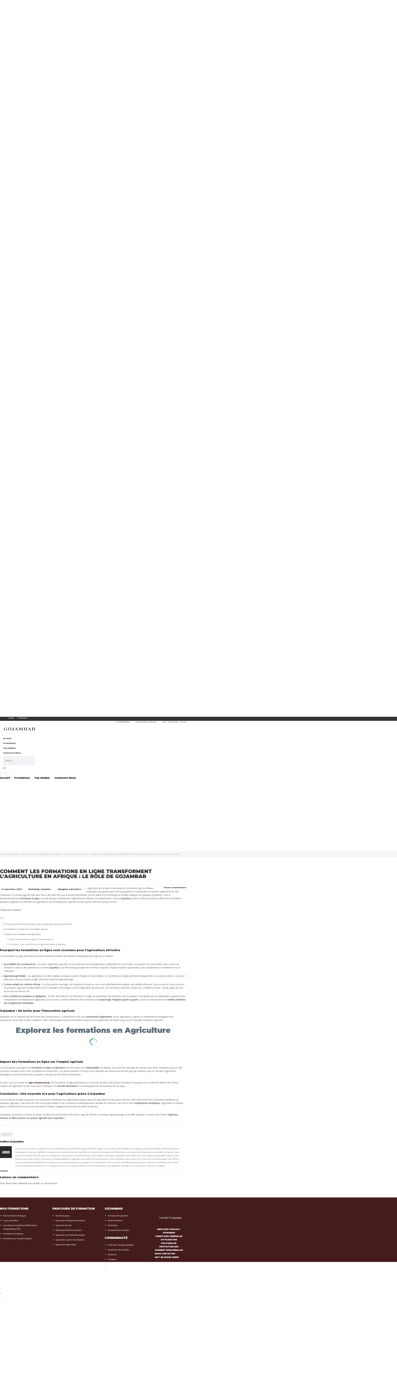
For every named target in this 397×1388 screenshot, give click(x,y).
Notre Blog (112, 1225)
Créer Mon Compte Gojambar (121, 1245)
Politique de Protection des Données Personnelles (25, 1298)
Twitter (111, 1274)
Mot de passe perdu (167, 1257)
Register (23, 718)
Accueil (7, 738)
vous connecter (20, 1183)
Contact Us (8, 1288)
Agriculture (7, 1134)
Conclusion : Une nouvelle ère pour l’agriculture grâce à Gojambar (38, 944)
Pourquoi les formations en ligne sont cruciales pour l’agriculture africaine (39, 924)
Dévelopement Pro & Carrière (69, 1230)
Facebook (112, 1254)
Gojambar (177, 1217)
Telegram (112, 1259)
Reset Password (10, 1293)
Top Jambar (9, 748)
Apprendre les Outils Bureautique (70, 1235)
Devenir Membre (115, 1220)
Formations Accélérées (13, 1233)
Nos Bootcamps (63, 1215)
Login (11, 718)
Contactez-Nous (12, 753)
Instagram (112, 1264)
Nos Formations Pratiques (14, 1215)
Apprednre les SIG (63, 1225)
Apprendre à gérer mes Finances (70, 1239)
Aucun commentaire (175, 887)
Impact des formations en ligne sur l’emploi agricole (32, 939)
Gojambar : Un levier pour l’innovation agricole (27, 929)
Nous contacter (165, 1253)
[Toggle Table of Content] (2, 918)
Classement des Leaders (118, 1230)
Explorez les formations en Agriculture (23, 934)
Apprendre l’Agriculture (66, 1244)
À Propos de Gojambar (118, 1215)
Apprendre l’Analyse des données (70, 1220)
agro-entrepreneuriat (39, 1082)
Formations (9, 743)
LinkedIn (111, 1269)
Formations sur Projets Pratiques (17, 1238)
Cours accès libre (10, 1220)
